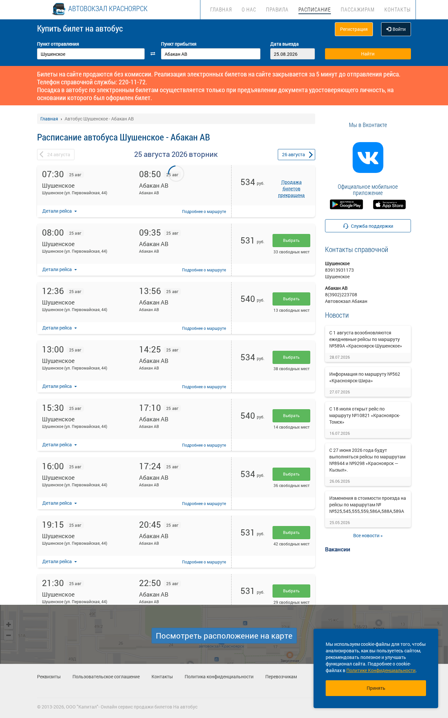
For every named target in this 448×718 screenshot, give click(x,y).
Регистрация (354, 29)
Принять (376, 688)
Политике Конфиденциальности (381, 670)
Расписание (314, 9)
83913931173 (339, 270)
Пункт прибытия (178, 44)
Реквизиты (49, 676)
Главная (221, 9)
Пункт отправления (58, 44)
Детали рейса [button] (57, 211)
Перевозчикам (281, 676)
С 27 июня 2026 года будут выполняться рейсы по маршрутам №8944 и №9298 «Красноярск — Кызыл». (367, 460)
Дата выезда (284, 44)
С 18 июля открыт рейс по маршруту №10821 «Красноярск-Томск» (364, 415)
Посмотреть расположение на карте (224, 635)
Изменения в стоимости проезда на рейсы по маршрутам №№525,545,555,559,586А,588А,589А (367, 504)
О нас (249, 9)
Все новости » (368, 535)
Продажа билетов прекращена (291, 188)
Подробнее (204, 211)
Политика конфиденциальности (219, 676)
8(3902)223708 (341, 294)
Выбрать (291, 240)
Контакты (397, 9)
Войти (399, 29)
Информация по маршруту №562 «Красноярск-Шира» (364, 377)
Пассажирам (358, 9)
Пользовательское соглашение (106, 676)
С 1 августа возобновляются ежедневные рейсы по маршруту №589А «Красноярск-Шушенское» (365, 339)
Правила (277, 9)
